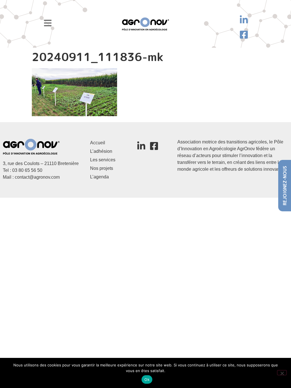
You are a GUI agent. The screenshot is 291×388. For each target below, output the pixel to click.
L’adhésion (101, 151)
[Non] (282, 372)
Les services (102, 159)
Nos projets (101, 168)
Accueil (97, 142)
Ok (146, 379)
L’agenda (99, 176)
